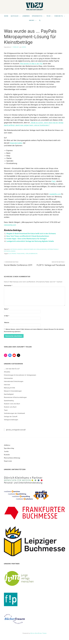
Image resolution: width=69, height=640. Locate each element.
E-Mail (6, 316)
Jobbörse (26, 16)
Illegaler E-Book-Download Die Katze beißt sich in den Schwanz (31, 233)
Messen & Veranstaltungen (13, 391)
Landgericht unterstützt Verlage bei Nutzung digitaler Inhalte (30, 241)
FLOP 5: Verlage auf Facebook (51, 263)
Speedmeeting (37, 16)
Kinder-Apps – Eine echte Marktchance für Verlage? (26, 239)
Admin (24, 47)
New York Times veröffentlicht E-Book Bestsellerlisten (27, 236)
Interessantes (8, 378)
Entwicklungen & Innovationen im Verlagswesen (29, 249)
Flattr (54, 181)
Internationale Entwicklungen (13, 381)
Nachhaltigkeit (9, 394)
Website (6, 322)
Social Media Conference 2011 (18, 263)
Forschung (58, 16)
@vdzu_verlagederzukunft (16, 430)
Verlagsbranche (31, 253)
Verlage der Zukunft (10, 416)
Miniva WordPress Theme (38, 633)
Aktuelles (14, 16)
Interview (7, 384)
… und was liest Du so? (12, 369)
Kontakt (7, 454)
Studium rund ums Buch (12, 404)
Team (48, 16)
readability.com (55, 194)
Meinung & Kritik (9, 388)
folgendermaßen (16, 143)
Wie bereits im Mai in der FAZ (31, 64)
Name (6, 309)
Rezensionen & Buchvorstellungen (15, 397)
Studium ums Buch (10, 407)
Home (6, 16)
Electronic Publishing (16, 253)
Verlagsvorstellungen (11, 420)
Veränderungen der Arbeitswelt (14, 413)
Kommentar (8, 285)
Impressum (8, 461)
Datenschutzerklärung (12, 458)
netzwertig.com (10, 225)
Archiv (31, 20)
